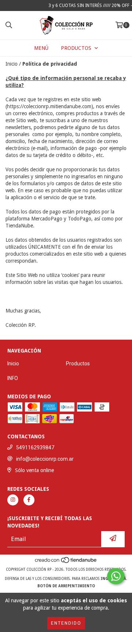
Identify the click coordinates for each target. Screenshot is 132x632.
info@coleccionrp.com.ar (45, 459)
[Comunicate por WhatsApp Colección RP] (116, 576)
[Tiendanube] (66, 562)
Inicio (12, 64)
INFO (12, 378)
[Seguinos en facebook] (28, 499)
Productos (78, 363)
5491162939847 (35, 447)
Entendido (66, 623)
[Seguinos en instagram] (12, 499)
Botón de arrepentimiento (66, 586)
